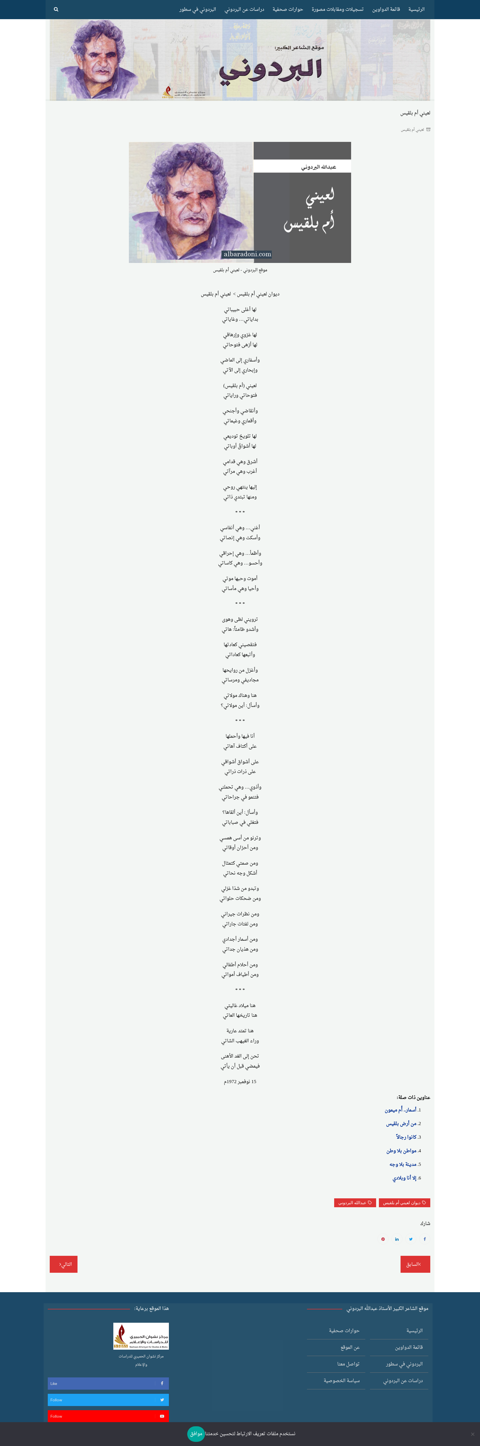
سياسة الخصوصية (342, 1380)
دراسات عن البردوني (244, 9)
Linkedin (396, 1238)
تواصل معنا (348, 1364)
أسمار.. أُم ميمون (400, 1110)
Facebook (424, 1238)
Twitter (410, 1238)
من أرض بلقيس (401, 1123)
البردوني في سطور (197, 9)
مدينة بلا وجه (402, 1164)
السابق (412, 1264)
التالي (66, 1264)
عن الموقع (350, 1347)
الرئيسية (416, 9)
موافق (196, 1434)
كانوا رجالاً (406, 1137)
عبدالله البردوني (352, 1203)
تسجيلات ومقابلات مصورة (338, 9)
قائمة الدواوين (386, 9)
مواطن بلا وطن (401, 1151)
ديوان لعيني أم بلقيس (402, 1203)
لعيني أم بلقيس (412, 129)
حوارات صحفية (287, 9)
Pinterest (383, 1238)
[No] (473, 1434)
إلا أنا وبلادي (404, 1178)
